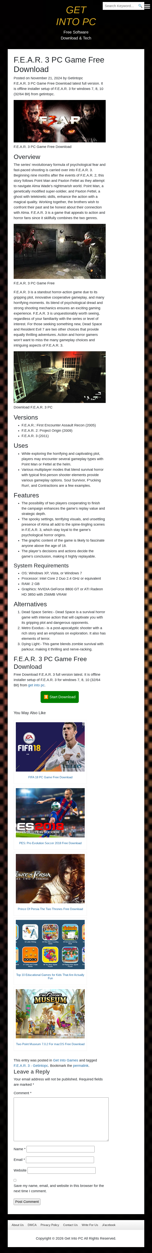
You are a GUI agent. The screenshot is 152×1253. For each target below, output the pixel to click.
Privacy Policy (50, 1225)
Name (20, 1149)
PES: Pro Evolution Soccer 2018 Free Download (50, 843)
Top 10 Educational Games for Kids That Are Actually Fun (50, 976)
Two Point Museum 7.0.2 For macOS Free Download (50, 1044)
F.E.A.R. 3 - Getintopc (31, 1066)
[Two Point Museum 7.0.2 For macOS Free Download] (50, 1013)
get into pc (36, 685)
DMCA (32, 1225)
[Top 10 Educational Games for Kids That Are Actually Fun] (50, 944)
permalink (80, 1066)
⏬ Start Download (60, 697)
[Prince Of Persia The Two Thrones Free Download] (50, 878)
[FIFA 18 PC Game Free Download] (50, 747)
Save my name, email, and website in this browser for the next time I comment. (59, 1188)
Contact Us (70, 1225)
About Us (18, 1225)
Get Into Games (65, 1060)
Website (20, 1170)
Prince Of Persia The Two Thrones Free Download (50, 909)
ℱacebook (109, 1225)
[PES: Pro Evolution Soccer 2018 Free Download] (50, 812)
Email (19, 1160)
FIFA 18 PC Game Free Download (50, 777)
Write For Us (90, 1225)
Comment (22, 1093)
